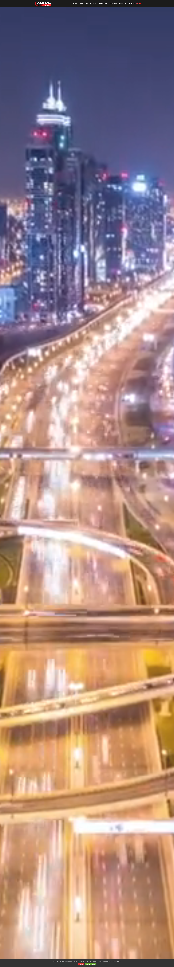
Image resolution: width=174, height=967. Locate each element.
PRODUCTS (93, 3)
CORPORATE (83, 3)
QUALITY (113, 3)
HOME (75, 3)
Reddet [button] (81, 964)
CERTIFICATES (123, 3)
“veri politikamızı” (108, 961)
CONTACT (132, 3)
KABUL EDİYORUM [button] (90, 964)
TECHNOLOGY (103, 3)
